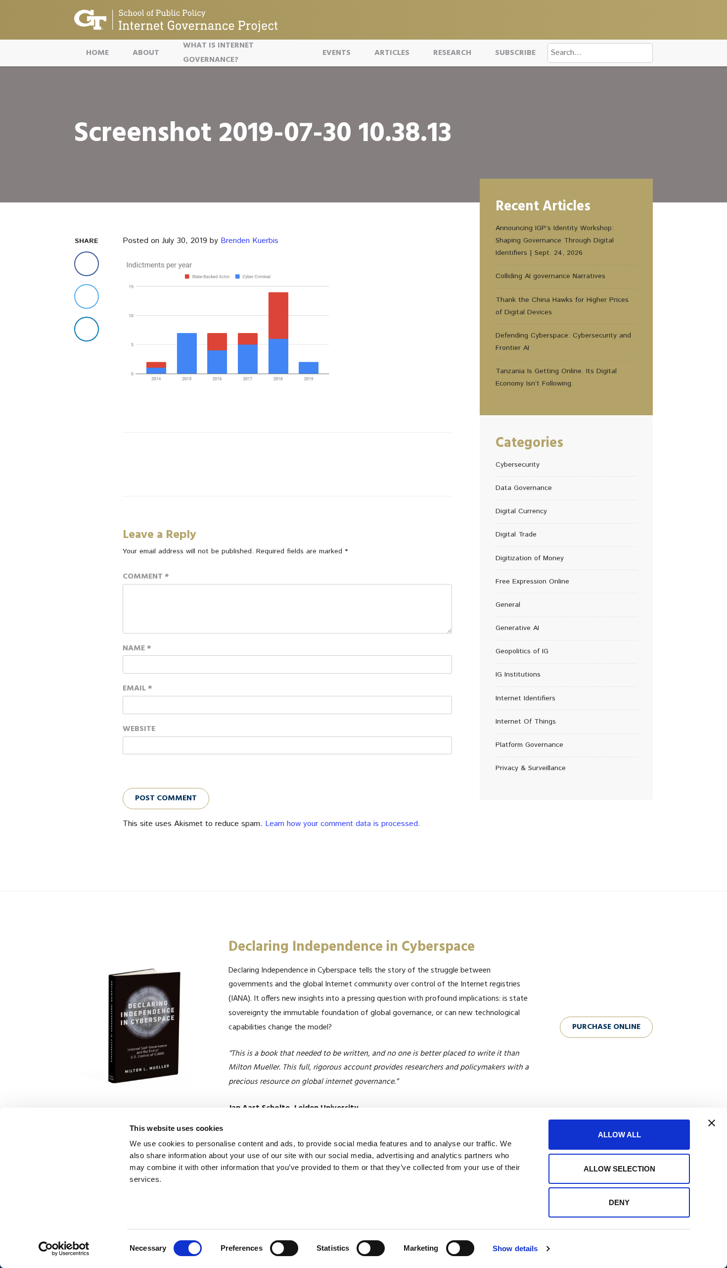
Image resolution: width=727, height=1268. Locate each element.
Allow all (619, 1134)
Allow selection (619, 1169)
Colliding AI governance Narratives (550, 276)
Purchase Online (606, 1027)
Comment (146, 576)
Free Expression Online (532, 581)
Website (139, 729)
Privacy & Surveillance (531, 768)
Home (97, 53)
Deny (619, 1202)
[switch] (284, 1248)
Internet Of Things (526, 722)
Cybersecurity (518, 465)
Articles (391, 53)
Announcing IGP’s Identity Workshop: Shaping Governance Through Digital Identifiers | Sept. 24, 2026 (555, 240)
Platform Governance (529, 745)
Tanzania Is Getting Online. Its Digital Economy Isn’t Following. (556, 377)
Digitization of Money (530, 558)
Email (137, 688)
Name (137, 648)
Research (452, 53)
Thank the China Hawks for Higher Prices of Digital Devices (562, 306)
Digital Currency (521, 511)
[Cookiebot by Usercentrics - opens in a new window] (64, 1248)
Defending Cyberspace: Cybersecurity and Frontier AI (563, 342)
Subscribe (515, 53)
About (146, 53)
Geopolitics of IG (522, 651)
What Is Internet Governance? (218, 53)
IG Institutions (518, 675)
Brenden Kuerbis (249, 240)
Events (336, 53)
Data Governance (524, 488)
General (508, 605)
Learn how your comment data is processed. (342, 823)
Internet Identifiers (525, 698)
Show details (515, 1248)
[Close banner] (711, 1123)
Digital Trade (516, 534)
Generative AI (517, 628)
